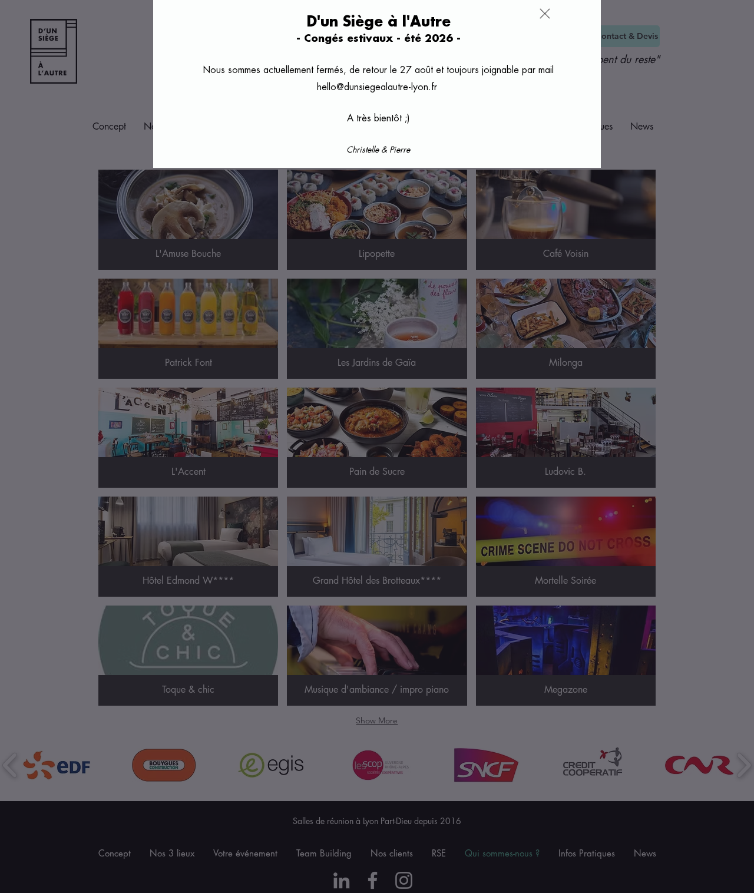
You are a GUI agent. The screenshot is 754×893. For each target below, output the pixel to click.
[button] (545, 13)
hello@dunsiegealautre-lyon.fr (377, 87)
